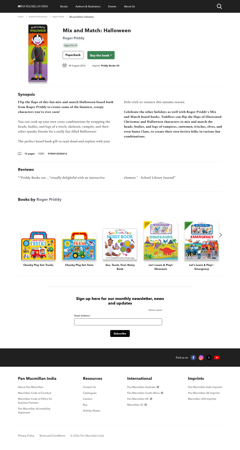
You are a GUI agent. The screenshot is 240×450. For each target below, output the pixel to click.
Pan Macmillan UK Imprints (204, 393)
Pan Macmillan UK (138, 398)
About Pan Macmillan (30, 387)
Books (64, 6)
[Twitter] (209, 357)
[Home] (33, 6)
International (139, 378)
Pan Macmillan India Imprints (205, 387)
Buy (85, 404)
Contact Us (89, 387)
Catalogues (89, 393)
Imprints (196, 378)
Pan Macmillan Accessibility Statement (34, 410)
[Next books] (220, 235)
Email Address (82, 315)
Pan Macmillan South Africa (143, 393)
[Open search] (219, 6)
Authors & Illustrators (87, 6)
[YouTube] (216, 358)
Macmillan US (135, 404)
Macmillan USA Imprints (202, 398)
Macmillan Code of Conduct (34, 393)
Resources (92, 378)
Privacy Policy (26, 435)
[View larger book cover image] (37, 53)
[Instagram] (201, 357)
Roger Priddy (58, 16)
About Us (129, 6)
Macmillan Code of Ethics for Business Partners (35, 400)
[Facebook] (193, 357)
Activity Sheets (91, 410)
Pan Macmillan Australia (141, 387)
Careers (87, 398)
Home (21, 16)
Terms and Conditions (52, 435)
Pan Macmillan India (37, 378)
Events (112, 6)
